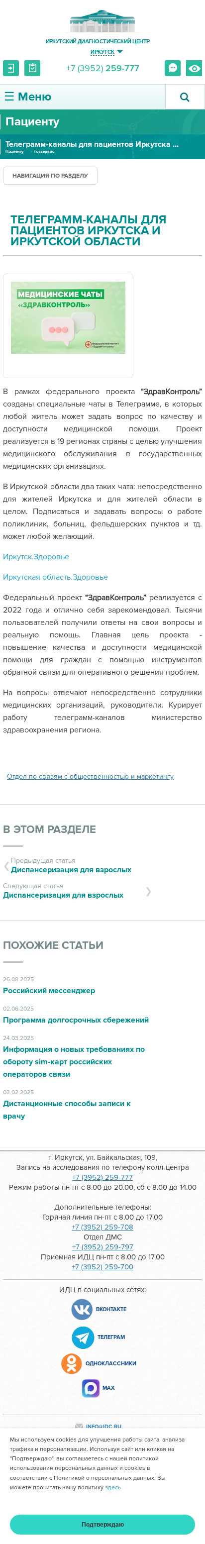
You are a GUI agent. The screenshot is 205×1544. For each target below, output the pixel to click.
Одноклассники (111, 1363)
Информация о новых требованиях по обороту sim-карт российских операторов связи (74, 1061)
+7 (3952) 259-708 (102, 1227)
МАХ (108, 1388)
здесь (113, 1487)
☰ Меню (27, 97)
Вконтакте (111, 1309)
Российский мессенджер (49, 991)
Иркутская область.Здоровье (55, 577)
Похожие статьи (53, 945)
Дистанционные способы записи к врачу (67, 1110)
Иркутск (102, 51)
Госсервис (44, 151)
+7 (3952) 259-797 (102, 1246)
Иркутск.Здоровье (36, 557)
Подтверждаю (103, 1524)
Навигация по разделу (50, 176)
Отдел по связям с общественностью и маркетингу (90, 776)
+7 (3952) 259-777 (102, 1177)
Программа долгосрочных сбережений (76, 1020)
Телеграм (111, 1337)
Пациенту (14, 151)
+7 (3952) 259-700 (102, 1266)
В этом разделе (49, 829)
